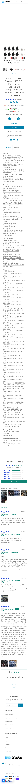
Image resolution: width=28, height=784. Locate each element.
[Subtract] (9, 118)
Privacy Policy (9, 724)
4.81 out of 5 (18, 465)
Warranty (7, 744)
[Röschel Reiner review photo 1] (4, 663)
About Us (7, 737)
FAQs (6, 747)
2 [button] (11, 672)
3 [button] (14, 672)
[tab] (8, 147)
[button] (16, 1)
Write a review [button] (14, 482)
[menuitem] (16, 1)
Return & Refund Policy (11, 718)
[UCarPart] (6, 1)
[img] (5, 512)
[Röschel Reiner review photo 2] (13, 663)
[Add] (18, 118)
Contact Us (8, 741)
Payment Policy (9, 721)
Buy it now (14, 127)
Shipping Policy (9, 714)
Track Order (8, 751)
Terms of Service (9, 728)
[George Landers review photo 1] (4, 598)
